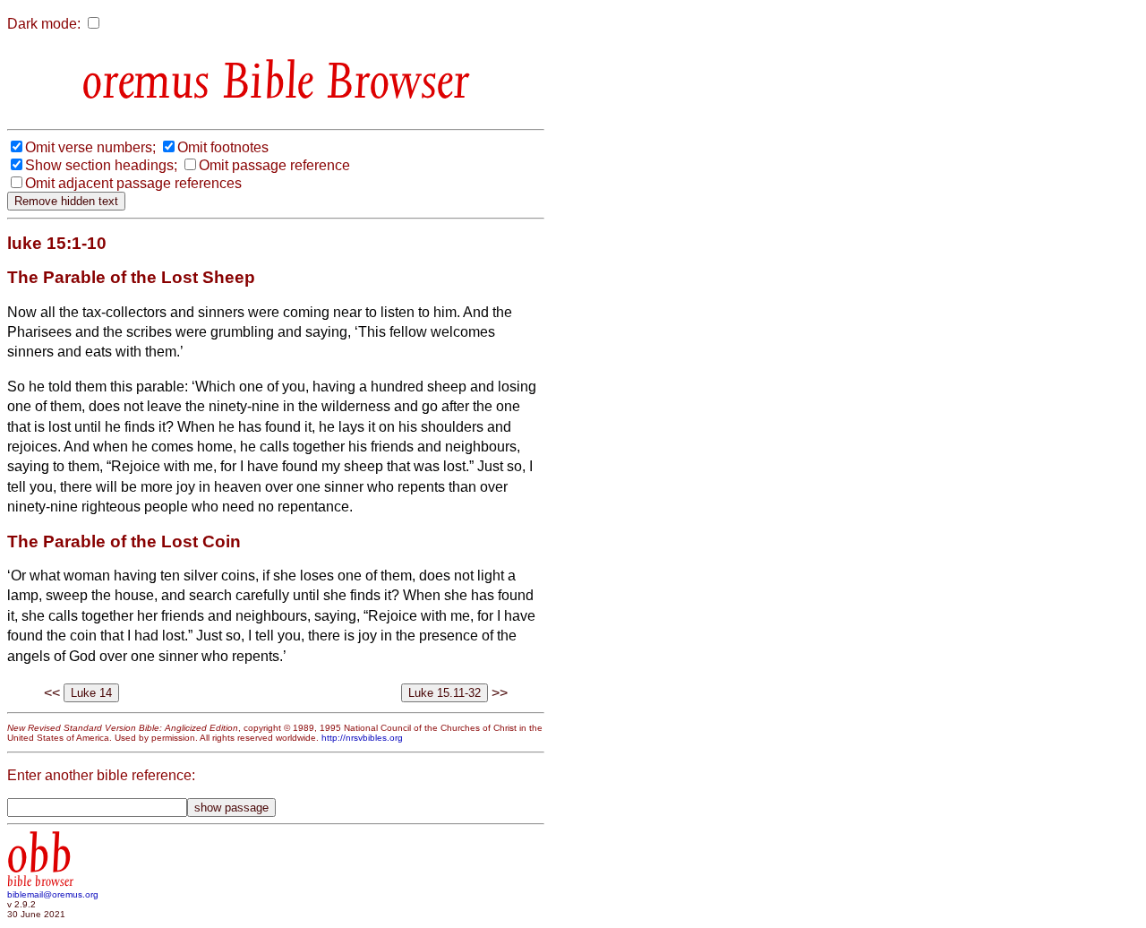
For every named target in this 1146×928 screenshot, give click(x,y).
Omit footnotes (223, 147)
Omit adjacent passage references (133, 183)
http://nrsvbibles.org (362, 738)
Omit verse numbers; (90, 147)
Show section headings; (101, 165)
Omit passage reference (274, 165)
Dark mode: (44, 23)
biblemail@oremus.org (52, 894)
